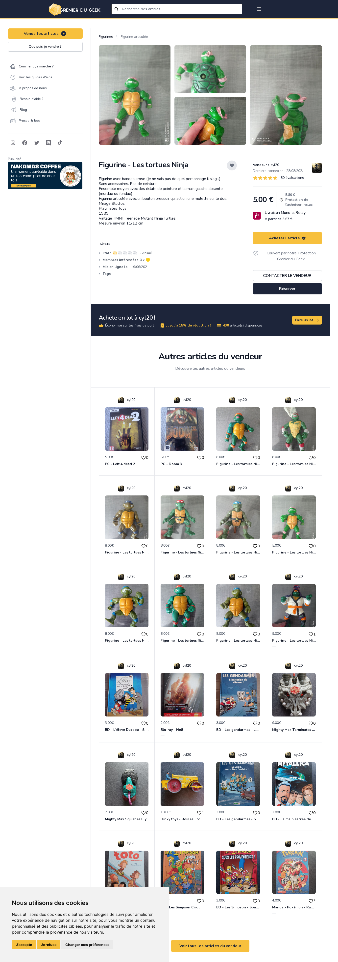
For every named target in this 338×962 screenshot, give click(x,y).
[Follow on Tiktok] (59, 143)
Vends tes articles (41, 33)
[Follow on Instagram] (13, 143)
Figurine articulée (134, 36)
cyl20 (274, 165)
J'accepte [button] (24, 944)
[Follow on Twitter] (37, 143)
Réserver (287, 288)
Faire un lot (304, 320)
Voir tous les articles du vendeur (210, 946)
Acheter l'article (284, 238)
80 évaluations (292, 177)
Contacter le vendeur (287, 275)
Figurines (106, 36)
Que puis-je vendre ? (45, 46)
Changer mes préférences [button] (87, 944)
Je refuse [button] (48, 944)
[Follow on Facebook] (25, 143)
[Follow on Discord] (48, 143)
